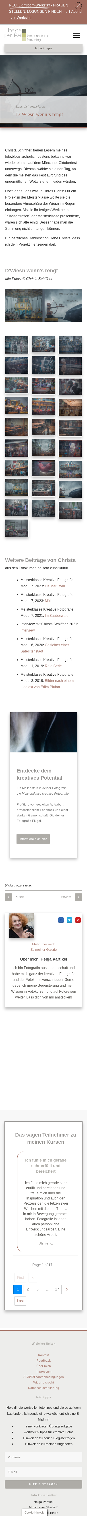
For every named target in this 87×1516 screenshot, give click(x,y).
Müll (48, 601)
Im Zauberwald (56, 615)
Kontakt (43, 1355)
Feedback (44, 1360)
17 (57, 1289)
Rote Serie (53, 666)
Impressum (44, 1371)
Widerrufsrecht (43, 1382)
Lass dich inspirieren (30, 106)
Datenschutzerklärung (43, 1388)
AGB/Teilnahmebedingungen (43, 1377)
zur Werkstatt (21, 18)
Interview (28, 630)
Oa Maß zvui (55, 586)
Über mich (43, 1366)
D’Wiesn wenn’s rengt (39, 114)
